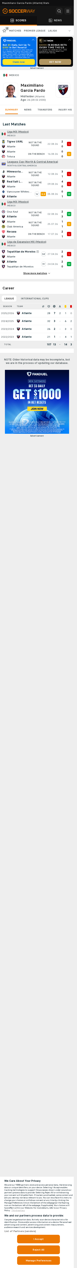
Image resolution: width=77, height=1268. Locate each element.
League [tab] (9, 298)
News (27, 109)
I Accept (38, 1239)
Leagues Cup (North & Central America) (32, 162)
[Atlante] (63, 92)
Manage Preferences (38, 1260)
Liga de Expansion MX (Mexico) (26, 242)
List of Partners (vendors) (20, 1231)
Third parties (18, 1210)
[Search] (59, 11)
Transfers (44, 109)
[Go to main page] (21, 11)
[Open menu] (67, 11)
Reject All (38, 1249)
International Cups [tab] (35, 298)
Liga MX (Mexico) (18, 132)
